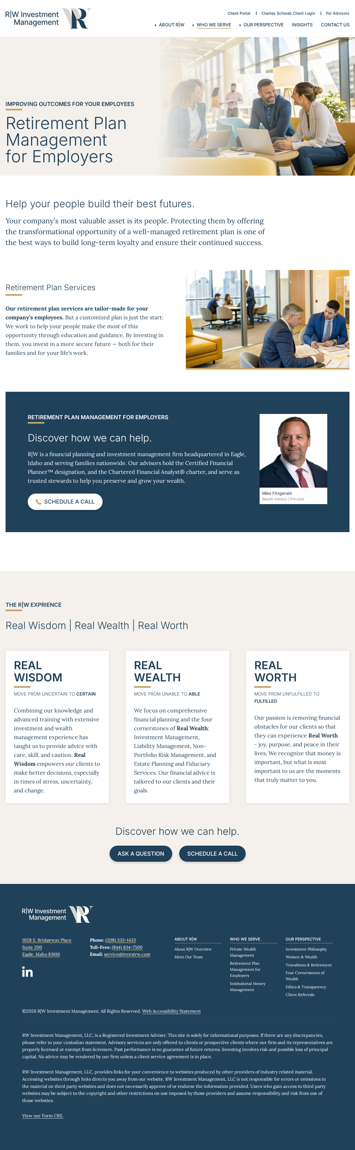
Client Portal (239, 13)
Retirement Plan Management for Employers (245, 969)
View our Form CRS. (42, 1115)
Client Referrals (300, 994)
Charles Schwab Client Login (288, 13)
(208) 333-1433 (120, 940)
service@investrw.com (127, 954)
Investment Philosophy (306, 949)
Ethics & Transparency (306, 986)
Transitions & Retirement (309, 964)
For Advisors (337, 13)
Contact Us (335, 24)
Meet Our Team (188, 956)
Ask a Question (141, 853)
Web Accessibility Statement (171, 1011)
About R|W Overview (193, 949)
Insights (302, 24)
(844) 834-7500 (127, 947)
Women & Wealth (301, 956)
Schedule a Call (212, 853)
